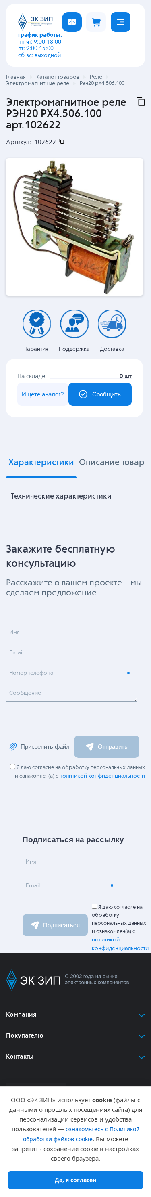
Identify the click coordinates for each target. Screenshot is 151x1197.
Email (16, 653)
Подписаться (61, 925)
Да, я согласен (75, 1180)
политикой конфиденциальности (102, 776)
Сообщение (25, 693)
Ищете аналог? (43, 394)
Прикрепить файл (45, 746)
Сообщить (106, 394)
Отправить (113, 746)
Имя (14, 632)
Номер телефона (31, 673)
